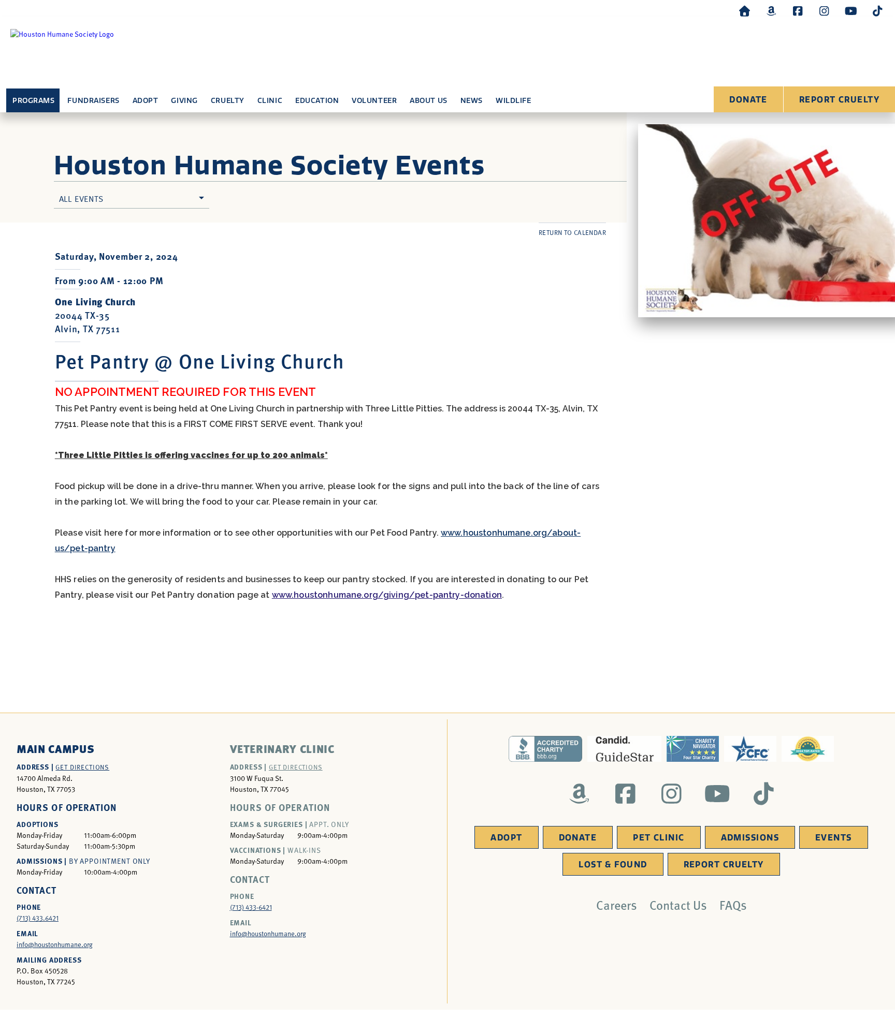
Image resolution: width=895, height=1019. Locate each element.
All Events (81, 198)
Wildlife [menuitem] (513, 100)
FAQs (733, 904)
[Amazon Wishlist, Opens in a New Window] (771, 10)
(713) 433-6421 (251, 907)
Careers (616, 904)
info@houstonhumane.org (55, 944)
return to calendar (572, 232)
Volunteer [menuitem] (374, 100)
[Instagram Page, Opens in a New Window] (824, 10)
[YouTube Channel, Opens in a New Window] (851, 10)
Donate (748, 100)
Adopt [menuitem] (145, 100)
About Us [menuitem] (428, 100)
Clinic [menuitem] (269, 100)
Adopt (506, 838)
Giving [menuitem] (184, 100)
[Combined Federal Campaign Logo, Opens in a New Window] (750, 749)
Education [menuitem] (317, 100)
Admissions (750, 838)
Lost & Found (613, 864)
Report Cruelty (839, 100)
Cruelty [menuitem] (227, 100)
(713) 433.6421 (38, 918)
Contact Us (678, 904)
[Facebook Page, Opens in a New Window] (797, 10)
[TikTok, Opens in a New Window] (877, 10)
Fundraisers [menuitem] (93, 100)
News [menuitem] (471, 100)
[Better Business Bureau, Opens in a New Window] (546, 749)
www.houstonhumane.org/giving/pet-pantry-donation (387, 595)
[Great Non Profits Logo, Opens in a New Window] (808, 749)
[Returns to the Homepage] (745, 10)
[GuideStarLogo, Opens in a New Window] (624, 749)
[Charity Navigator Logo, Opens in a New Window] (693, 749)
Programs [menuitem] (33, 100)
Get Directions (82, 767)
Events (833, 838)
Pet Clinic (658, 838)
